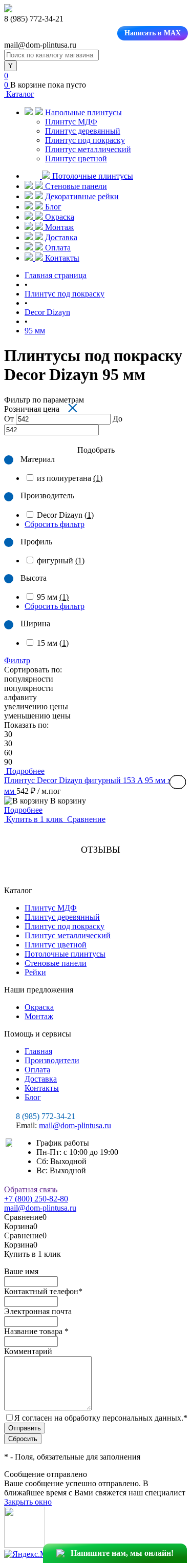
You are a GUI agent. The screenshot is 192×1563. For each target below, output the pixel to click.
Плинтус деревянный (82, 130)
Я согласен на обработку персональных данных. (100, 1417)
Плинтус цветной (76, 158)
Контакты (42, 1088)
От (9, 418)
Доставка (41, 1078)
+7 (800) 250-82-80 (36, 1198)
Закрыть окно (28, 1501)
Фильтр (17, 660)
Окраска (39, 1007)
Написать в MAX (152, 33)
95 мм (53, 597)
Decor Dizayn (65, 515)
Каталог (19, 94)
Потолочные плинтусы (65, 953)
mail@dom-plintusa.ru (75, 1125)
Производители (52, 1060)
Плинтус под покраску (85, 140)
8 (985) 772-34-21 (45, 1116)
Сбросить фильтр (54, 524)
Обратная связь (30, 1189)
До (117, 418)
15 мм (53, 643)
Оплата (37, 1069)
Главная (38, 1051)
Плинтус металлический (88, 149)
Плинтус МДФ (71, 121)
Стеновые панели (56, 963)
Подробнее (23, 810)
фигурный (60, 560)
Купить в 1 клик (34, 819)
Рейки (35, 972)
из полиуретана (69, 478)
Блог (33, 1097)
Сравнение (85, 819)
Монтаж (39, 1016)
